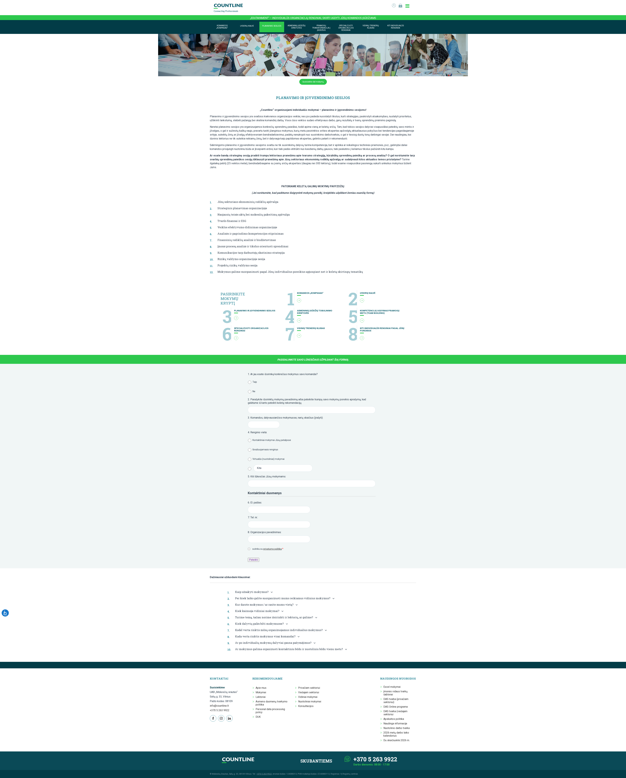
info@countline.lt (219, 705)
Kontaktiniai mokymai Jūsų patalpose (272, 440)
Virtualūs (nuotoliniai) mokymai (268, 459)
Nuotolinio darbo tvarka (396, 728)
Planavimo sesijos (271, 26)
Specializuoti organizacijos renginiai (346, 27)
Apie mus (261, 687)
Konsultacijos (305, 706)
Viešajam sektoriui (308, 692)
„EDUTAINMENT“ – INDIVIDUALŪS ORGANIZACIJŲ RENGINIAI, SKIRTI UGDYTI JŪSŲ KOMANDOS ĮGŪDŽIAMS (313, 18)
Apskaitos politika (393, 718)
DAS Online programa (395, 706)
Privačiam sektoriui (309, 687)
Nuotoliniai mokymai (309, 701)
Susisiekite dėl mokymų (313, 82)
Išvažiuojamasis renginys (265, 449)
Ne (254, 391)
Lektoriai (261, 696)
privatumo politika (272, 549)
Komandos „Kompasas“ (222, 26)
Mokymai (261, 692)
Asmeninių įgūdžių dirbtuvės (297, 26)
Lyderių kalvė (247, 26)
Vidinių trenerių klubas (371, 26)
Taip (255, 382)
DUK (258, 716)
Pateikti (253, 559)
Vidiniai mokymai (307, 696)
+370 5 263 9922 (219, 710)
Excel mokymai (392, 686)
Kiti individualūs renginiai (395, 26)
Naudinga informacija (395, 723)
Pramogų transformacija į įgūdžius (321, 27)
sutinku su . (267, 549)
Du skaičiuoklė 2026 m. (396, 740)
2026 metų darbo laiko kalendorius (396, 734)
